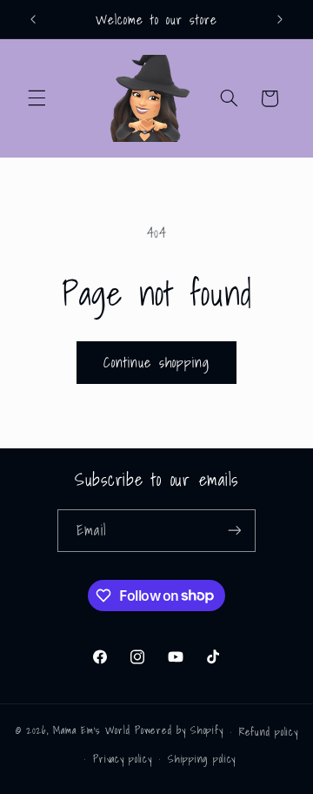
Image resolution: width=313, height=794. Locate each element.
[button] (37, 98)
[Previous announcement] (33, 19)
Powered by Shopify (179, 731)
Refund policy (268, 731)
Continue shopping (156, 362)
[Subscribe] (234, 530)
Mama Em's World (91, 731)
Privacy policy (122, 758)
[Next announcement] (280, 19)
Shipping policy (202, 758)
